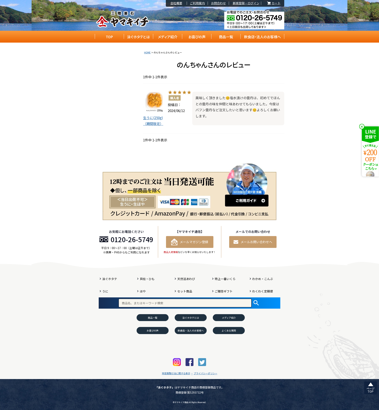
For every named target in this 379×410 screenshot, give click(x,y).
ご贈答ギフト (224, 291)
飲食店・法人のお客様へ (262, 36)
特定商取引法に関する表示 (176, 373)
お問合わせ (218, 3)
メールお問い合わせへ (256, 241)
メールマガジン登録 (194, 241)
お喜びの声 (196, 36)
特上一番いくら (225, 279)
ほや (143, 291)
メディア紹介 (167, 36)
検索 (256, 303)
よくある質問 (229, 330)
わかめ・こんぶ (262, 279)
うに (105, 291)
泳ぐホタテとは (138, 36)
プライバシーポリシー (205, 373)
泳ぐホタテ (109, 279)
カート (273, 3)
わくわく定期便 (262, 291)
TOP (109, 36)
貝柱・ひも (147, 279)
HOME (147, 52)
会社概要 (176, 3)
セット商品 (184, 291)
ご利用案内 (197, 3)
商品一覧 (226, 36)
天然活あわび (186, 279)
